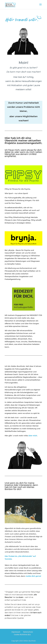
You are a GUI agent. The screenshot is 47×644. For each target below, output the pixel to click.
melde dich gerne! (33, 576)
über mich (32, 436)
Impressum (16, 632)
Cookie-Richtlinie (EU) (22, 634)
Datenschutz (28, 632)
